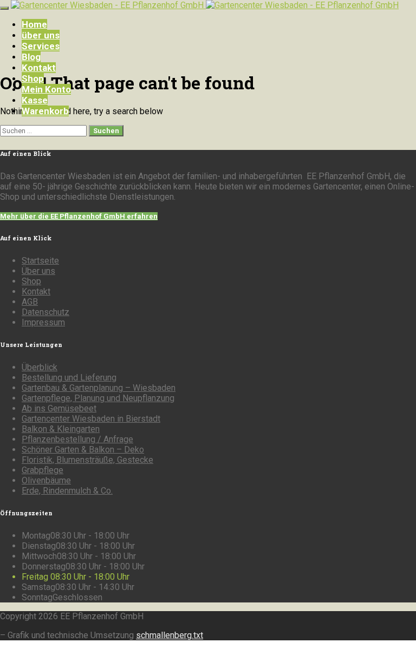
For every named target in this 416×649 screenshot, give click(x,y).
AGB (30, 302)
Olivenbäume (46, 480)
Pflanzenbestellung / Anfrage (77, 439)
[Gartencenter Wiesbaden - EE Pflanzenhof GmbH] (205, 5)
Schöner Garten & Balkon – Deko (83, 449)
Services (41, 46)
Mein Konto (46, 89)
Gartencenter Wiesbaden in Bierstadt (91, 419)
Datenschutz (45, 312)
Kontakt (39, 67)
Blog (31, 56)
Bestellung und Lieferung (69, 377)
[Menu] (4, 8)
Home (34, 24)
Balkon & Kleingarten (61, 429)
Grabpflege (42, 470)
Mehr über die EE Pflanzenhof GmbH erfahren (79, 216)
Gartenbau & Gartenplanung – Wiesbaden (99, 388)
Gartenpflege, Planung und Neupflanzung (98, 398)
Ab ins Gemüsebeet (59, 408)
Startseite (40, 260)
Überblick (39, 367)
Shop (33, 78)
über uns (41, 35)
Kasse (35, 100)
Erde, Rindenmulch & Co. (67, 491)
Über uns (38, 271)
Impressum (43, 322)
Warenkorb (45, 111)
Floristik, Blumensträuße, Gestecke (87, 460)
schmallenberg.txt (169, 635)
